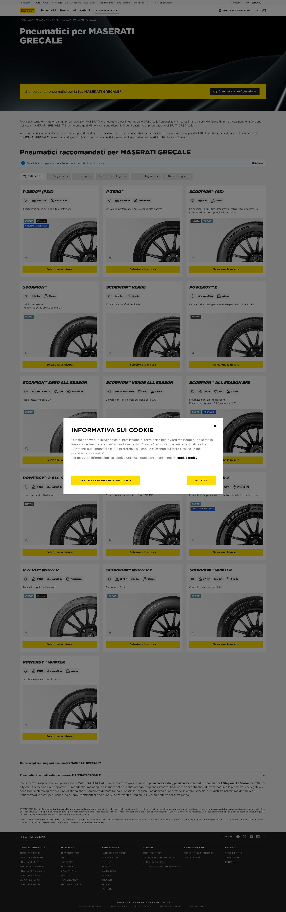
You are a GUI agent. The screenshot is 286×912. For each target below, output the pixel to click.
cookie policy (187, 457)
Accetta (201, 480)
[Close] (215, 426)
